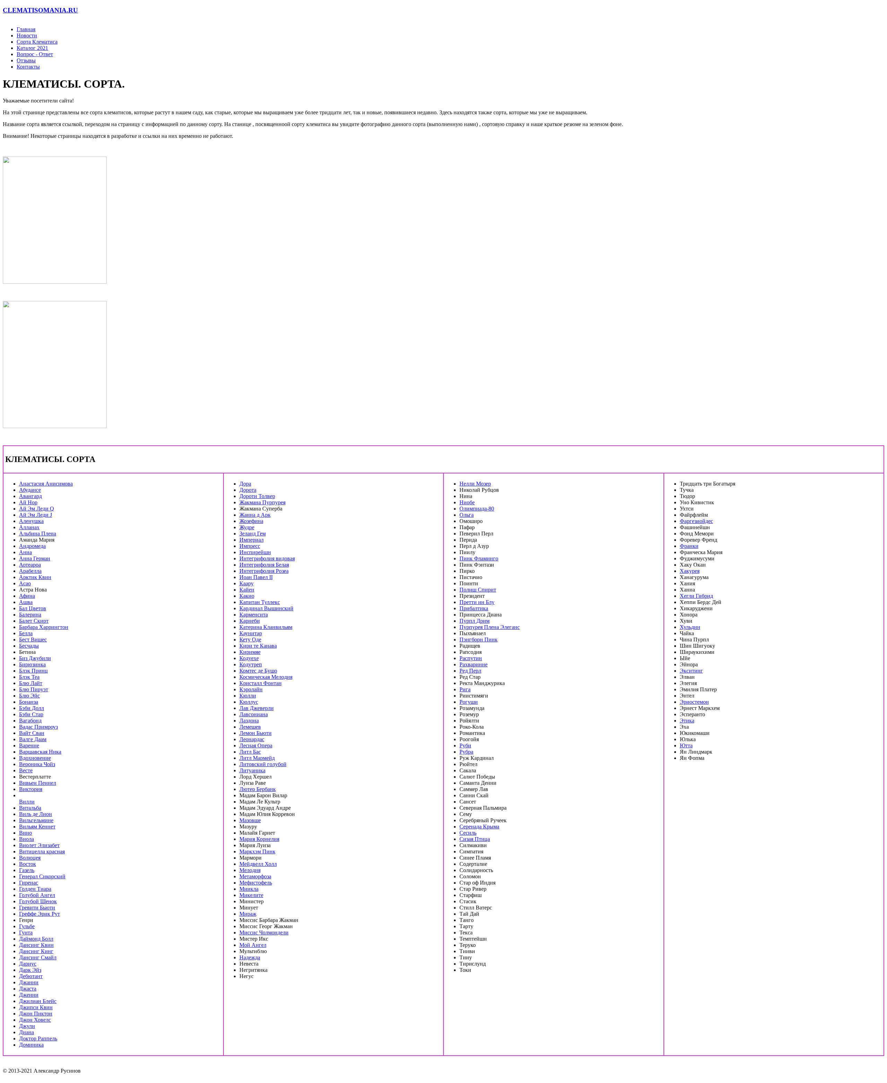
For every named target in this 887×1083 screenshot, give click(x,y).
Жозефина (251, 521)
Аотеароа (30, 565)
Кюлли (247, 696)
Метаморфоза (255, 876)
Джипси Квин (36, 1007)
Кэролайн (251, 689)
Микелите (251, 895)
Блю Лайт (30, 683)
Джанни (28, 982)
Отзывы (26, 60)
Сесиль (467, 833)
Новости (27, 35)
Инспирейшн (255, 552)
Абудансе (30, 490)
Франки (689, 546)
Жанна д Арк (255, 515)
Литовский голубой (263, 764)
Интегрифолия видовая (267, 558)
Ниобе (467, 502)
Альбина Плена (37, 533)
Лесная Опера (255, 745)
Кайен (246, 590)
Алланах (29, 527)
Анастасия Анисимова (46, 484)
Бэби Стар (31, 714)
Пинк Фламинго (478, 558)
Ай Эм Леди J (35, 515)
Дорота (247, 490)
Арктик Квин (35, 577)
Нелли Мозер (475, 484)
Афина (27, 596)
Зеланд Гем (252, 533)
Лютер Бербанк (257, 789)
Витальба (30, 808)
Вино (25, 833)
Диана (26, 1032)
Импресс (249, 546)
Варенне (29, 745)
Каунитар (250, 633)
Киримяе (250, 652)
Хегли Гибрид (696, 596)
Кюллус (248, 702)
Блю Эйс (29, 696)
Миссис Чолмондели (264, 932)
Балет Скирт (34, 621)
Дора (245, 484)
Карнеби (249, 621)
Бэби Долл (31, 708)
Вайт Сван (31, 733)
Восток (27, 864)
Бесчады (29, 646)
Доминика (31, 1045)
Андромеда (32, 546)
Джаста (27, 989)
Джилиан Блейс (37, 1001)
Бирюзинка (32, 664)
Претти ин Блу (476, 602)
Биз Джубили (35, 658)
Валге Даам (32, 739)
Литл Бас (250, 752)
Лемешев (250, 727)
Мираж (247, 914)
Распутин (470, 658)
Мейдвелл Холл (258, 864)
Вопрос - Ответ (35, 54)
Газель (26, 870)
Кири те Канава (258, 646)
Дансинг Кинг (36, 951)
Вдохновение (35, 758)
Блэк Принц (33, 671)
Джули (27, 1026)
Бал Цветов (32, 608)
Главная (26, 29)
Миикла (248, 889)
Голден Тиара (35, 889)
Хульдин (690, 627)
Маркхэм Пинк (257, 851)
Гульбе (27, 926)
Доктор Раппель (38, 1038)
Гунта (26, 932)
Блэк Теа (29, 677)
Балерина (30, 615)
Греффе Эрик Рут (39, 914)
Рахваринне (473, 664)
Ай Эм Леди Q (36, 509)
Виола (26, 839)
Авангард (30, 496)
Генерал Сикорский (42, 876)
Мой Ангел (252, 945)
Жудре (246, 527)
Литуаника (252, 770)
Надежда (249, 957)
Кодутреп (250, 664)
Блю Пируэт (33, 689)
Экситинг (691, 671)
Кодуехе (249, 658)
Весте (26, 770)
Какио (246, 596)
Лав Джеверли (256, 708)
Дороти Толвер (257, 496)
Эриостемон (694, 702)
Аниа (25, 552)
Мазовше (250, 820)
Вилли (27, 802)
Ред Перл (470, 671)
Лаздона (249, 721)
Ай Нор (28, 502)
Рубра (466, 752)
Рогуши (468, 702)
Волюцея (30, 858)
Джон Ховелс (35, 1020)
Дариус (27, 964)
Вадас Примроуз (38, 727)
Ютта (686, 745)
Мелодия (250, 870)
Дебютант (31, 976)
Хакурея (690, 571)
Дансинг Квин (36, 945)
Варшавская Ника (40, 752)
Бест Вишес (33, 639)
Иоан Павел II (256, 577)
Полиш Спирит (477, 590)
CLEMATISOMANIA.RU (40, 10)
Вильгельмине (36, 820)
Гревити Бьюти (37, 908)
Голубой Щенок (38, 901)
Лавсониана (253, 714)
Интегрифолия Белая (264, 565)
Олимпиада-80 (476, 509)
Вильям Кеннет (37, 826)
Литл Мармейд (257, 758)
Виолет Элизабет (39, 845)
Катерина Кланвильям (265, 627)
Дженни (28, 995)
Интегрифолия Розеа (264, 571)
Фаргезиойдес (696, 521)
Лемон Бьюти (255, 733)
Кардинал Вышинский (266, 608)
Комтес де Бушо (258, 671)
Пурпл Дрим (474, 621)
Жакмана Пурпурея (262, 502)
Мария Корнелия (259, 839)
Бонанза (28, 702)
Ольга (466, 515)
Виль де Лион (35, 814)
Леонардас (251, 739)
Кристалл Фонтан (260, 683)
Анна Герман (34, 558)
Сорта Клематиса (37, 42)
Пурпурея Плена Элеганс (489, 627)
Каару (246, 583)
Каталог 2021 (32, 48)
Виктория (30, 789)
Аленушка (31, 521)
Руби (465, 745)
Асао (25, 583)
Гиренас (28, 883)
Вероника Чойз (37, 764)
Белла (26, 633)
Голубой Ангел (37, 895)
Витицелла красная (42, 851)
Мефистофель (255, 883)
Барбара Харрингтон (43, 627)
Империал (251, 540)
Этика (687, 721)
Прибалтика (473, 608)
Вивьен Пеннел (37, 783)
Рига (465, 689)
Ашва (26, 602)
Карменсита (253, 615)
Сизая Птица (474, 839)
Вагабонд (30, 721)
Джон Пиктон (35, 1014)
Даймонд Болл (36, 939)
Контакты (28, 67)
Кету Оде (250, 639)
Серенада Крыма (479, 826)
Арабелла (30, 571)
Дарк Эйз (30, 970)
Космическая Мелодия (265, 677)
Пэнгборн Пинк (478, 639)
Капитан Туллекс (259, 602)
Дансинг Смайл (37, 957)
